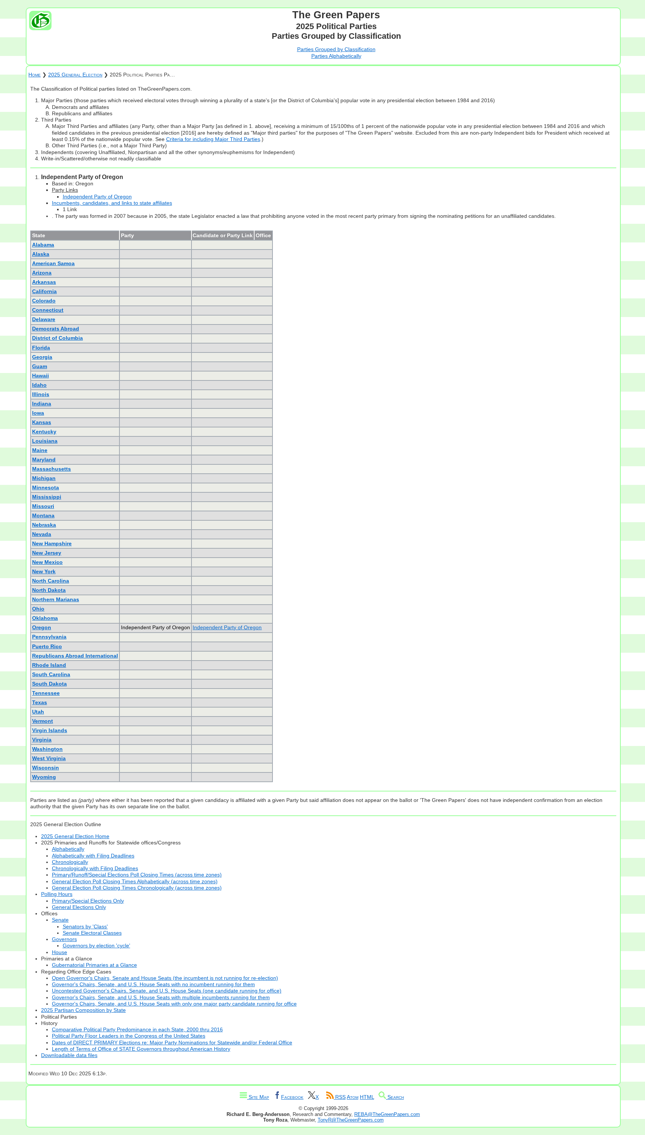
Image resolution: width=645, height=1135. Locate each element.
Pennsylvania (49, 637)
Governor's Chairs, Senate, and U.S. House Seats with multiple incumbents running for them (161, 997)
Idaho (39, 385)
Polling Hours (56, 894)
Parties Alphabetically (336, 56)
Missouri (43, 506)
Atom (352, 1097)
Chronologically (70, 862)
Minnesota (45, 487)
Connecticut (47, 310)
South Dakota (49, 684)
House (59, 952)
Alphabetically (68, 849)
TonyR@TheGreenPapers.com (351, 1120)
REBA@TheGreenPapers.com (387, 1114)
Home (34, 75)
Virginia (42, 740)
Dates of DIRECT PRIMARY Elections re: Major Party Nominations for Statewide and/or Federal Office (172, 1042)
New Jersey (46, 553)
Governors (64, 939)
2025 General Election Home (75, 836)
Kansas (41, 422)
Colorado (44, 301)
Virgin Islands (49, 730)
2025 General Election (75, 75)
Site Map (258, 1097)
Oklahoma (45, 618)
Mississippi (46, 497)
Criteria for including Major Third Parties (213, 139)
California (44, 291)
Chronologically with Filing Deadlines (95, 868)
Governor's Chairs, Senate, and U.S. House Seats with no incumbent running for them (153, 984)
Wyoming (44, 777)
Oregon (41, 627)
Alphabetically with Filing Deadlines (93, 856)
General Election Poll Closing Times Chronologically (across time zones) (137, 888)
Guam (39, 366)
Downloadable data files (69, 1055)
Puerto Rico (47, 646)
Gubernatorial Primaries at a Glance (94, 965)
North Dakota (49, 590)
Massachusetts (51, 469)
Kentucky (44, 432)
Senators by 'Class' (85, 926)
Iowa (38, 413)
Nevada (41, 534)
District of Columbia (57, 338)
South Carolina (51, 674)
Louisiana (44, 441)
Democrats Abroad (55, 329)
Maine (39, 450)
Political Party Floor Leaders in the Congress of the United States (128, 1036)
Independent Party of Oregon (97, 197)
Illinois (40, 394)
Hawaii (40, 376)
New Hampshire (52, 543)
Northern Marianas (55, 599)
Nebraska (44, 525)
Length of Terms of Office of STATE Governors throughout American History (141, 1049)
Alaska (40, 254)
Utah (38, 712)
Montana (43, 515)
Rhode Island (49, 665)
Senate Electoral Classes (92, 933)
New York (44, 571)
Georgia (42, 357)
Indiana (41, 404)
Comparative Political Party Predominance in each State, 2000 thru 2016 (137, 1029)
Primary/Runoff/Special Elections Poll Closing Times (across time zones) (137, 875)
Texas (39, 702)
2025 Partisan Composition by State (83, 1010)
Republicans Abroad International (75, 656)
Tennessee (46, 693)
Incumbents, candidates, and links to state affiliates (112, 203)
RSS (340, 1097)
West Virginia (49, 758)
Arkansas (44, 282)
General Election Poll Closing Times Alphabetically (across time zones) (135, 881)
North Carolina (50, 581)
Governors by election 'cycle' (96, 946)
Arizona (42, 273)
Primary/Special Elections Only (88, 901)
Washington (47, 749)
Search (395, 1097)
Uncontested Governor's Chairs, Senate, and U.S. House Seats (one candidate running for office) (166, 991)
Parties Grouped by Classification (336, 49)
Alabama (43, 245)
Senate (60, 920)
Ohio (38, 609)
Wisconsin (45, 768)
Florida (41, 348)
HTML (367, 1097)
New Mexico (47, 562)
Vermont (42, 721)
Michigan (44, 478)
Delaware (43, 319)
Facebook (292, 1097)
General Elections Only (79, 907)
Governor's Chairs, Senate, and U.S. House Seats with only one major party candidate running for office (174, 1004)
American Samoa (53, 263)
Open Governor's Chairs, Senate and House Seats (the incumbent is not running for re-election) (165, 978)
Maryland (44, 460)
